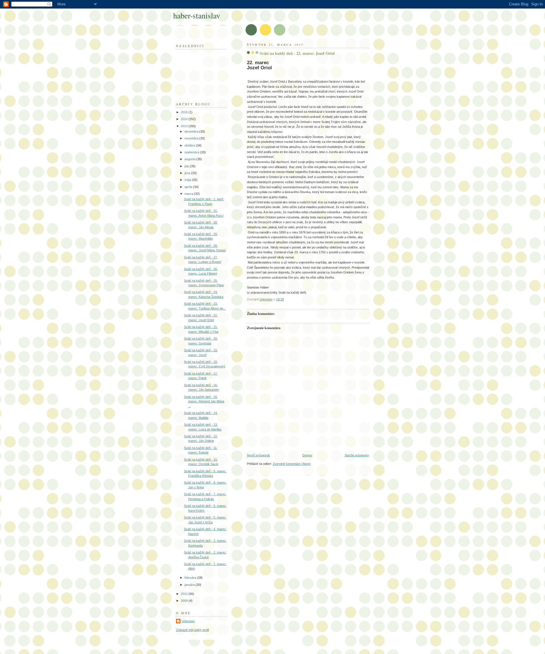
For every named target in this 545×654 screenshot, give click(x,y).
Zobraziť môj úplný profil (192, 630)
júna (188, 173)
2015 (184, 112)
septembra (192, 152)
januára (190, 584)
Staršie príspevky (357, 455)
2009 (184, 600)
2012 (184, 594)
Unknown (188, 621)
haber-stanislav (196, 15)
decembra (192, 131)
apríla (189, 187)
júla (187, 166)
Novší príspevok (258, 455)
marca (189, 193)
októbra (190, 145)
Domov (307, 455)
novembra (192, 138)
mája (188, 179)
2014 (184, 119)
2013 (184, 126)
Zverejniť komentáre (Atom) (292, 463)
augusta (190, 159)
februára (191, 577)
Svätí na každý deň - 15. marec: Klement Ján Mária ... (204, 401)
